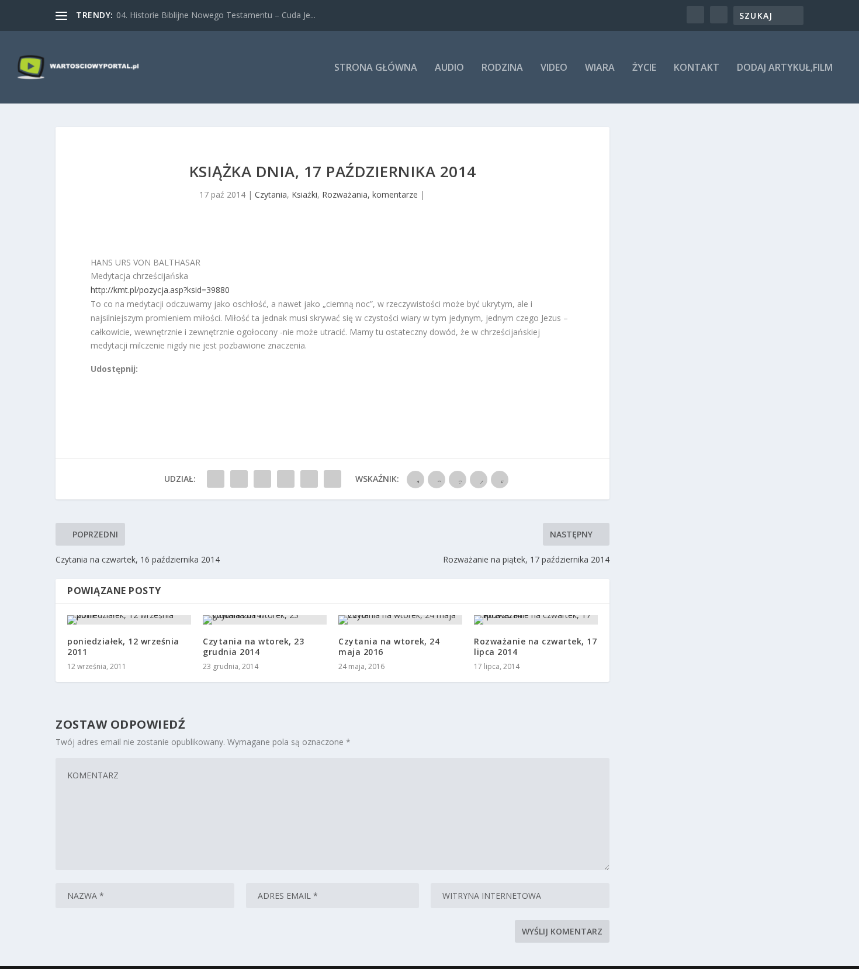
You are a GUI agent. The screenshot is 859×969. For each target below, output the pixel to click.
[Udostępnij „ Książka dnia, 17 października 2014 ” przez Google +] (262, 479)
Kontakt (696, 68)
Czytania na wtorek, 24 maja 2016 (388, 646)
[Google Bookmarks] (134, 382)
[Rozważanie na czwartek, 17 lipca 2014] (536, 620)
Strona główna (375, 68)
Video (554, 68)
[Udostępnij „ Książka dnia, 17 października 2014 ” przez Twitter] (239, 479)
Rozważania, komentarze (370, 194)
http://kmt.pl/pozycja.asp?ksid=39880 (160, 289)
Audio (449, 68)
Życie (644, 68)
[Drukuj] (173, 382)
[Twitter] (121, 382)
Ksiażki (304, 194)
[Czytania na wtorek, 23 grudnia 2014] (265, 620)
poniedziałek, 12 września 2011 (123, 646)
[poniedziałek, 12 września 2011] (129, 620)
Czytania (271, 194)
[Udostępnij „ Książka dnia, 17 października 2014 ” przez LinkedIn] (285, 479)
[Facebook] (96, 382)
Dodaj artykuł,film (785, 68)
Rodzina (502, 68)
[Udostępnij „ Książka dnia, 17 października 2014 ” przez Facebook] (215, 479)
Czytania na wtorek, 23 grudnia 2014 (253, 646)
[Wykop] (108, 382)
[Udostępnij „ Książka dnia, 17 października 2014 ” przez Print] (332, 479)
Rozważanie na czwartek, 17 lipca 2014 (535, 646)
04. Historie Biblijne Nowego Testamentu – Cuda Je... (216, 14)
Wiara (600, 68)
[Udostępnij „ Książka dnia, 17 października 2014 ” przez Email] (309, 479)
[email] (160, 382)
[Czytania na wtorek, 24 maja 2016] (400, 620)
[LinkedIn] (147, 382)
